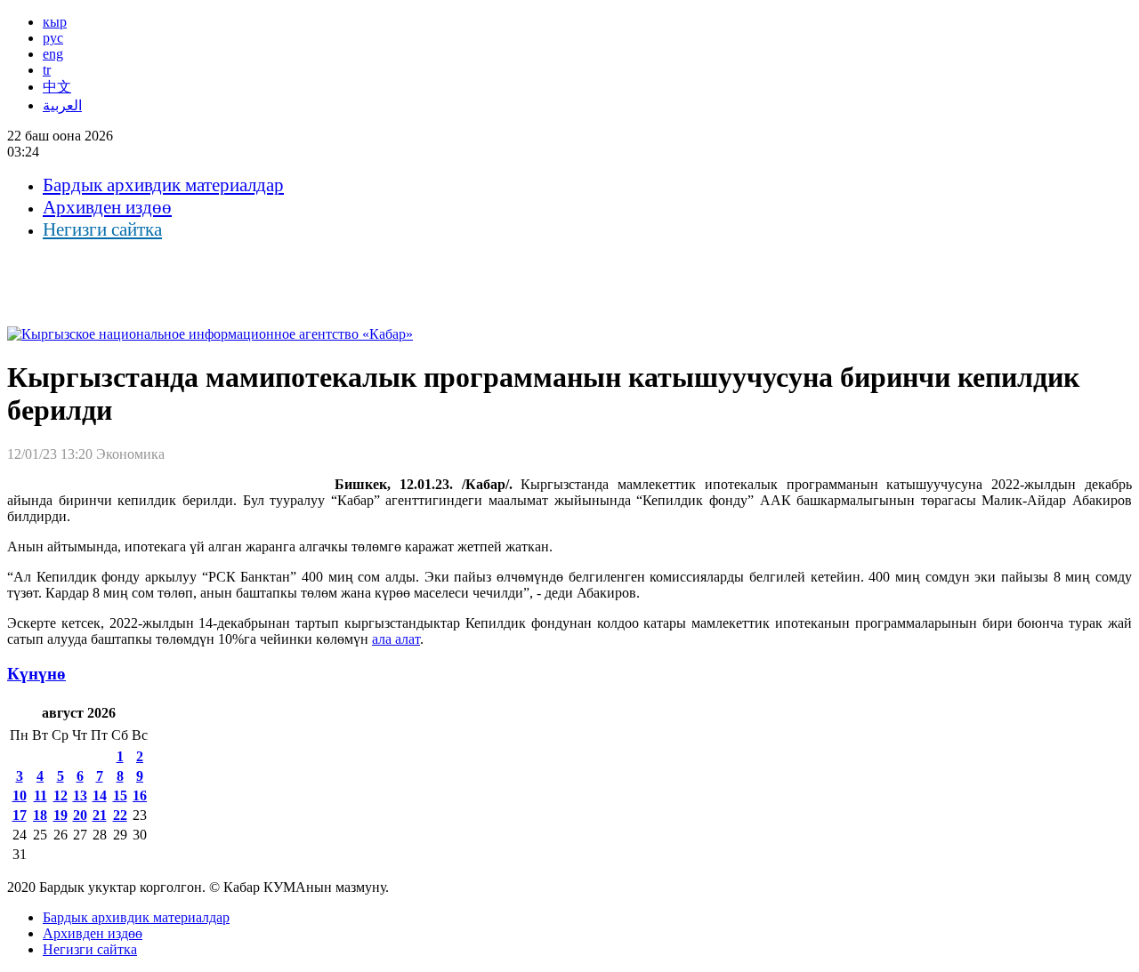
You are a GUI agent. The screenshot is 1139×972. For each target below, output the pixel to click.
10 (19, 795)
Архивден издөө (107, 207)
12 (60, 795)
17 (19, 815)
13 (80, 795)
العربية (62, 105)
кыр (55, 21)
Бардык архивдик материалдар (163, 185)
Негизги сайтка (102, 229)
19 (60, 815)
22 (120, 815)
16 (140, 795)
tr (47, 69)
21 (100, 815)
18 (40, 815)
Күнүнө (36, 673)
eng (53, 53)
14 (100, 795)
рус (53, 37)
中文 (57, 86)
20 (80, 815)
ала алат (396, 639)
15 (120, 795)
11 (40, 795)
